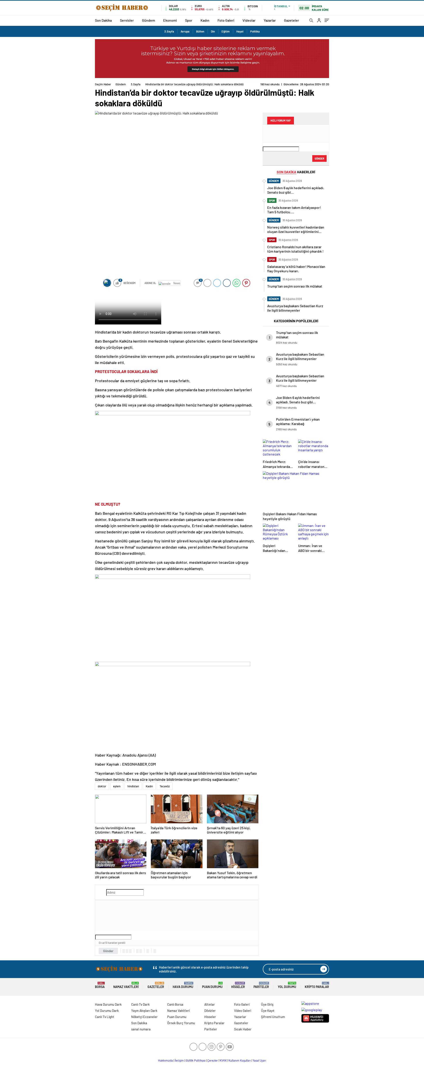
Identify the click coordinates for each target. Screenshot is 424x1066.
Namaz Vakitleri (126, 985)
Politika (255, 31)
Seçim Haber (103, 84)
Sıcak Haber (243, 1029)
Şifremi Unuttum (273, 1017)
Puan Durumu (212, 985)
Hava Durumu (183, 985)
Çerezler (212, 1060)
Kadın (205, 20)
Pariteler (261, 985)
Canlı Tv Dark (140, 1004)
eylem (117, 786)
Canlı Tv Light (104, 1017)
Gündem (148, 20)
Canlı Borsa (175, 1004)
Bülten (200, 31)
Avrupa (185, 31)
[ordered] (137, 951)
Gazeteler (291, 20)
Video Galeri (242, 1011)
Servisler (127, 20)
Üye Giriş (267, 1004)
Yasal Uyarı (259, 1060)
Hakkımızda (165, 1060)
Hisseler (238, 985)
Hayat (240, 31)
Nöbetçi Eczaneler (144, 1017)
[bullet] (140, 951)
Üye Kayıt (267, 1011)
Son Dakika (103, 20)
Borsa (100, 985)
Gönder (108, 951)
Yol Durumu (287, 985)
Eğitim (225, 31)
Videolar (249, 20)
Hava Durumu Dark (108, 1004)
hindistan (133, 786)
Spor (188, 20)
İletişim (179, 1060)
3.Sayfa (169, 31)
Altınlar (209, 1004)
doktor (102, 786)
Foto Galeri (226, 20)
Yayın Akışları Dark (144, 1011)
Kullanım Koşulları (240, 1060)
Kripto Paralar (317, 985)
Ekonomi (170, 20)
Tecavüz (165, 786)
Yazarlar (270, 20)
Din (213, 31)
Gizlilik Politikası (196, 1060)
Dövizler (210, 1011)
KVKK (223, 1060)
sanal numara (141, 1029)
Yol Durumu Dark (107, 1011)
